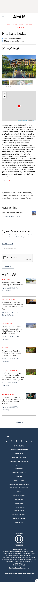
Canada (29, 25)
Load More (19, 422)
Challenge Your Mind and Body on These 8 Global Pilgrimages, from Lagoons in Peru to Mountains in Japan (13, 376)
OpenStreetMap (24, 120)
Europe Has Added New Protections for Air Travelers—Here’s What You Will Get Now (12, 305)
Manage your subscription (19, 484)
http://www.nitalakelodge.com (15, 41)
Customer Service (19, 507)
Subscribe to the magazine (19, 461)
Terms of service (19, 518)
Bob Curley (5, 339)
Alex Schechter (6, 291)
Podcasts (19, 469)
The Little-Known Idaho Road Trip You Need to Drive (12, 283)
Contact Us (19, 522)
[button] (19, 106)
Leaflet (19, 120)
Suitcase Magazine (19, 514)
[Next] (32, 66)
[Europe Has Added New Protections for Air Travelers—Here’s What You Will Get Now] (31, 301)
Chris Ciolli (5, 385)
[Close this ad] (36, 580)
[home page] (19, 16)
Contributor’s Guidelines (19, 488)
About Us (19, 465)
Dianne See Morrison (8, 315)
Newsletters (19, 480)
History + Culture (9, 370)
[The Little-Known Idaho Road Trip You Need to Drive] (31, 281)
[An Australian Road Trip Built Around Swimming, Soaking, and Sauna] (31, 350)
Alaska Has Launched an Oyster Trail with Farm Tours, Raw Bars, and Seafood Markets (13, 400)
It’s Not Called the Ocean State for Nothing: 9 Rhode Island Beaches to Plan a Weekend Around (12, 330)
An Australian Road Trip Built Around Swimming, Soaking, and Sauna (11, 353)
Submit (8, 267)
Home (8, 25)
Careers (19, 476)
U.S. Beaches (7, 323)
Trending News (8, 394)
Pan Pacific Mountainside (13, 212)
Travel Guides (18, 25)
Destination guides (19, 457)
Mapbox (34, 120)
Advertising (19, 499)
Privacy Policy (19, 511)
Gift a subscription (19, 472)
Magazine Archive (19, 495)
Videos (19, 492)
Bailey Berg (5, 410)
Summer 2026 (7, 348)
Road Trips (6, 279)
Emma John (5, 361)
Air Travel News (8, 299)
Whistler (20, 27)
